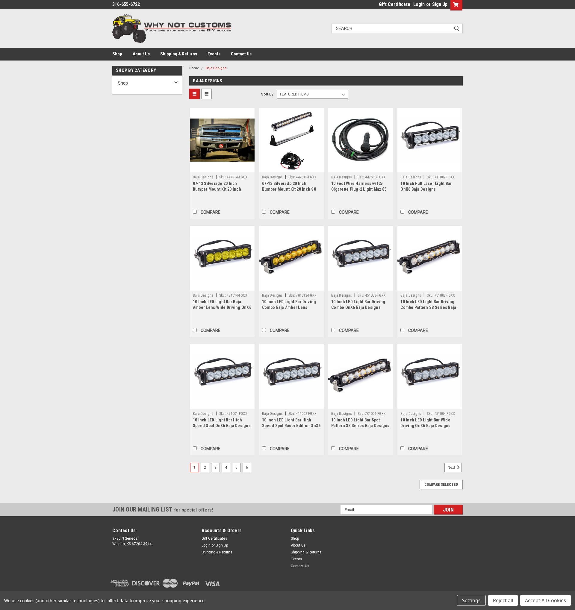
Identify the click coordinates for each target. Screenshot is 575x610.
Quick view (222, 168)
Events (214, 54)
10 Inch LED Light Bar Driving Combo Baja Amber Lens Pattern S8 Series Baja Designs (291, 307)
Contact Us (241, 54)
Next (452, 467)
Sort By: (267, 94)
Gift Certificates (214, 538)
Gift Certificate (394, 4)
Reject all (503, 600)
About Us (141, 54)
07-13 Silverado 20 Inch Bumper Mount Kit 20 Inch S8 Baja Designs (289, 189)
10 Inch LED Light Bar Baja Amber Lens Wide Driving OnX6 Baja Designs (222, 307)
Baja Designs (216, 68)
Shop (117, 54)
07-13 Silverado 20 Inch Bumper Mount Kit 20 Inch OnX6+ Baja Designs (217, 189)
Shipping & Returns (178, 54)
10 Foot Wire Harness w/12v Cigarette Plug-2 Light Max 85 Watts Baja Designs (358, 189)
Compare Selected (441, 484)
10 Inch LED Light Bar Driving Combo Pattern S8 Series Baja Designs (428, 307)
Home (194, 68)
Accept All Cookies (545, 600)
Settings (471, 600)
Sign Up (439, 4)
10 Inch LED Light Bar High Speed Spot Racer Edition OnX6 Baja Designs (291, 426)
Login (419, 4)
